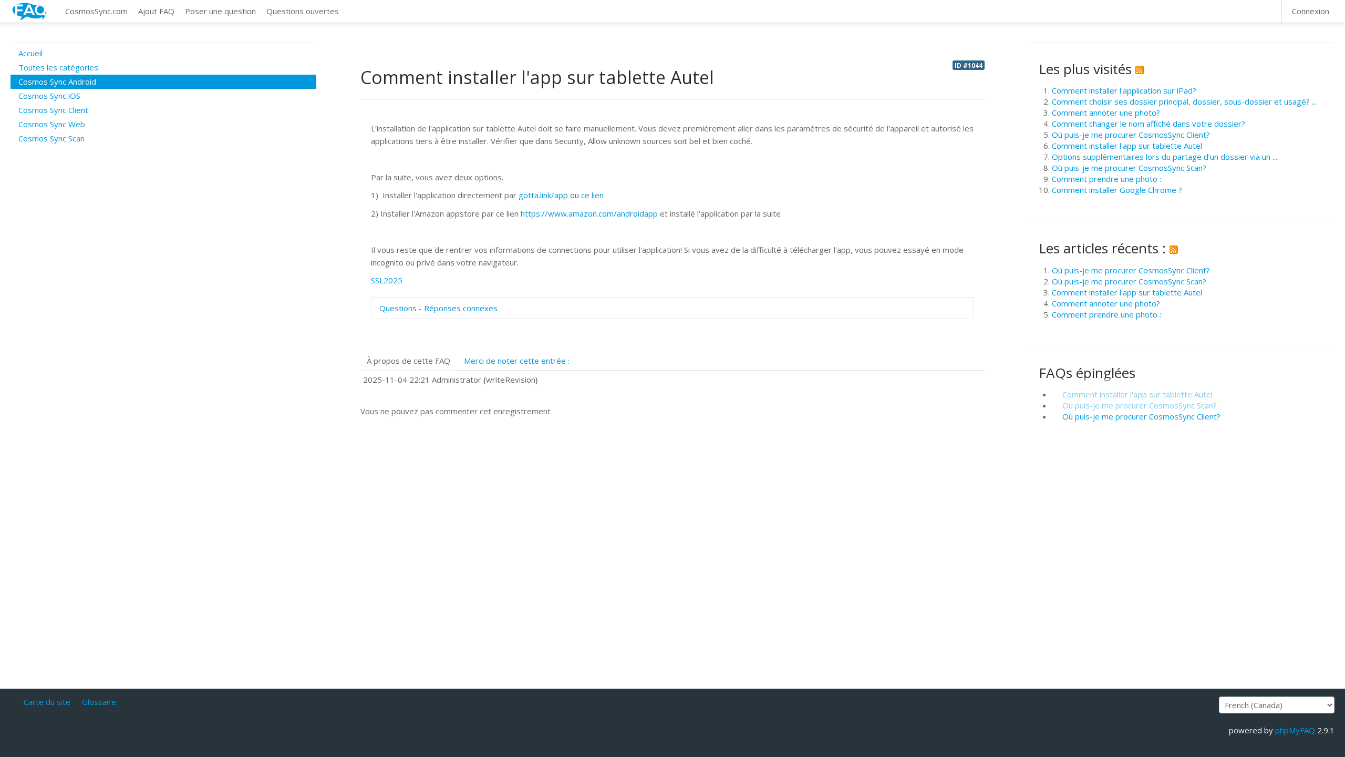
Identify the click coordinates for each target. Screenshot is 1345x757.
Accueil (30, 53)
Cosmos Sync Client (53, 110)
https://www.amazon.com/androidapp (589, 213)
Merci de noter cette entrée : (517, 360)
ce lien (592, 195)
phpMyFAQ (1295, 730)
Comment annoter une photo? (1106, 112)
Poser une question (220, 11)
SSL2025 (386, 280)
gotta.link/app (543, 195)
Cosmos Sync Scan (51, 138)
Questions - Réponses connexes (438, 308)
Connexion (1310, 11)
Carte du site (47, 702)
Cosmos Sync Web (51, 124)
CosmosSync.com (96, 11)
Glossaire (99, 702)
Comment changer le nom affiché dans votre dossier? (1148, 123)
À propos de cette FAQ (408, 360)
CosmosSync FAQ (30, 11)
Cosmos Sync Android (57, 81)
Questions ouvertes (302, 11)
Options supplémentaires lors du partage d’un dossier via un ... (1164, 156)
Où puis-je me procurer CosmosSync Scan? (1129, 167)
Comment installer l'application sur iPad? (1124, 90)
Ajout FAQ (156, 11)
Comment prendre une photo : (1106, 178)
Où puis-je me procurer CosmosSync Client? (1131, 134)
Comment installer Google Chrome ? (1117, 190)
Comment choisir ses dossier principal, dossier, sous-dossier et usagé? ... (1184, 101)
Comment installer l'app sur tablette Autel (1127, 145)
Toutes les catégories (58, 67)
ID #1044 (968, 65)
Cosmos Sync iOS (49, 95)
